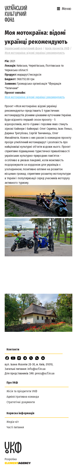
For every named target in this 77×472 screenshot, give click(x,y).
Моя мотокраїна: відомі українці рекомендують (35, 97)
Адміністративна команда (23, 396)
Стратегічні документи (21, 402)
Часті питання (15, 427)
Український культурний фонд (23, 48)
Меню (66, 8)
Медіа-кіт (13, 422)
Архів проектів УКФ (57, 48)
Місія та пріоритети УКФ (22, 391)
